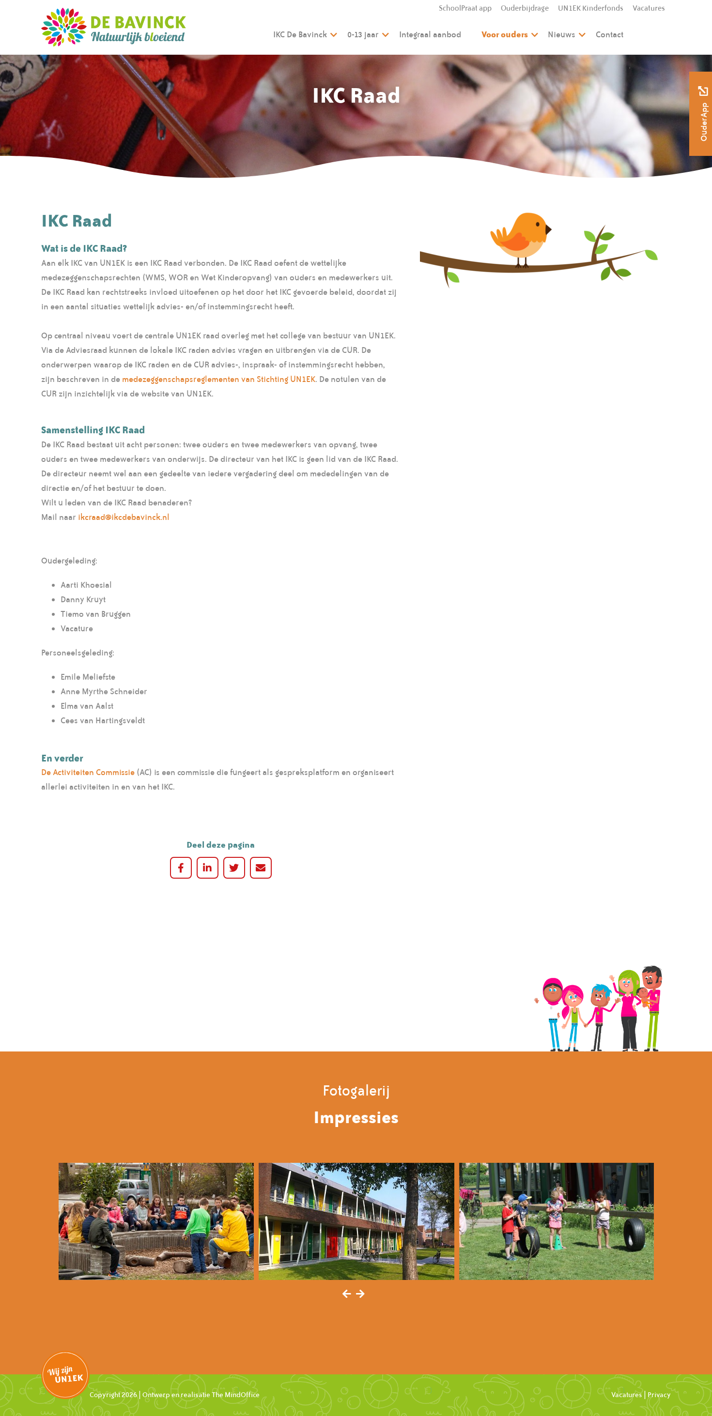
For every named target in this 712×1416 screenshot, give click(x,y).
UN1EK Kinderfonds (590, 8)
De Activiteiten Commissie (88, 772)
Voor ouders (504, 34)
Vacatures (649, 8)
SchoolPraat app (465, 8)
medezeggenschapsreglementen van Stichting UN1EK (218, 379)
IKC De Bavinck (300, 34)
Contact (609, 34)
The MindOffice (236, 1394)
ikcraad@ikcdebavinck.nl (124, 517)
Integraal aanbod (430, 34)
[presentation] (346, 1294)
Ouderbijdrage (525, 8)
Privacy (659, 1394)
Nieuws (561, 34)
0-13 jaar (363, 34)
